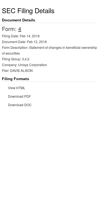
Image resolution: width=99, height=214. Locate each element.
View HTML (16, 87)
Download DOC (20, 104)
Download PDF (19, 96)
